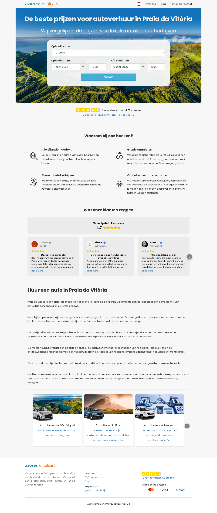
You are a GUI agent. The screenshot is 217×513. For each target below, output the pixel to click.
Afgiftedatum (120, 60)
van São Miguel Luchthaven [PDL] (57, 430)
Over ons (150, 4)
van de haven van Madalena (108, 440)
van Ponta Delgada (57, 435)
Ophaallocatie (60, 46)
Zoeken (108, 77)
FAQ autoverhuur (94, 477)
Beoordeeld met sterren (158, 477)
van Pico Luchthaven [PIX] (108, 430)
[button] (138, 2)
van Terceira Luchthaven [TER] (159, 430)
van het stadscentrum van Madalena (108, 435)
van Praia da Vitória (159, 440)
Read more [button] (37, 270)
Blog (163, 4)
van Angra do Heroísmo (159, 435)
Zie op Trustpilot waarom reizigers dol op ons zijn (108, 114)
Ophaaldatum (60, 60)
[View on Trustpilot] (34, 244)
